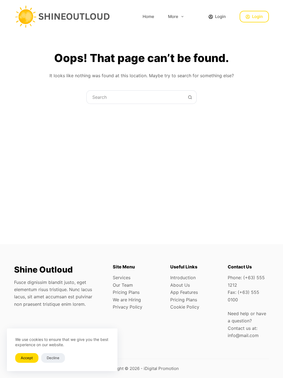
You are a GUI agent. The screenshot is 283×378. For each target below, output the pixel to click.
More (173, 16)
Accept (27, 358)
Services (121, 277)
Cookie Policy (184, 307)
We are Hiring (127, 299)
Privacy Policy (127, 307)
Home (148, 16)
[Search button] (190, 97)
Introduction (183, 277)
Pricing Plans (126, 292)
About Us (180, 285)
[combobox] (135, 97)
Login (257, 16)
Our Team (123, 285)
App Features (184, 292)
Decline (53, 358)
